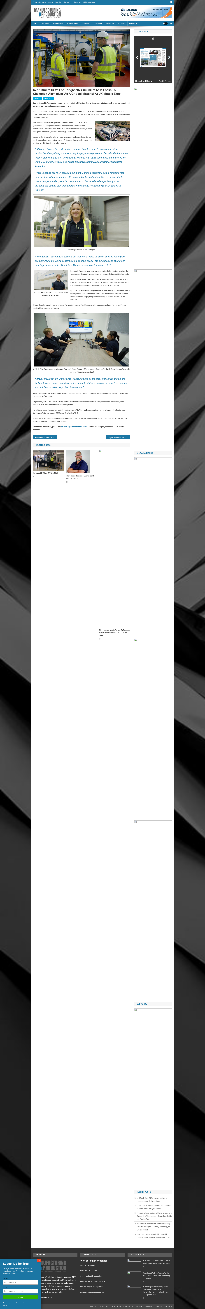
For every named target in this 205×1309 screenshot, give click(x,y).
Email (5, 1287)
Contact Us (67, 2)
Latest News (44, 23)
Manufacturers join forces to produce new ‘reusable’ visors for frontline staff (114, 632)
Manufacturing (72, 23)
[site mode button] (165, 23)
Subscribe (77, 2)
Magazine (98, 23)
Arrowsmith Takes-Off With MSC (45, 473)
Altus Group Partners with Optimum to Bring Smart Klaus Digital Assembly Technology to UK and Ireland (153, 1227)
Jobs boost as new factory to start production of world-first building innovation (154, 1207)
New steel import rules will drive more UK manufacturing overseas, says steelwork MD (153, 1235)
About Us (58, 2)
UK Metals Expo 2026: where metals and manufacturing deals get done (152, 1199)
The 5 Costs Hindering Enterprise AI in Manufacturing (81, 477)
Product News (58, 23)
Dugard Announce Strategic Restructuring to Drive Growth (119, 438)
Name (6, 1278)
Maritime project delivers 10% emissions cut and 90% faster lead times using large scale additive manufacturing (46, 438)
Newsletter (110, 23)
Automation (86, 23)
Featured (37, 98)
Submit (20, 1297)
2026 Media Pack (89, 2)
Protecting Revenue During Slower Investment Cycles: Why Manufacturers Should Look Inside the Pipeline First (154, 1216)
